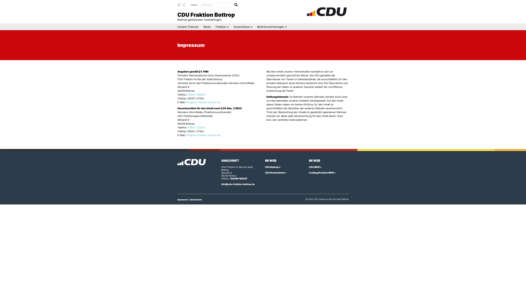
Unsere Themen (188, 27)
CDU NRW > (315, 167)
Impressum (182, 199)
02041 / (192, 94)
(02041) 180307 (238, 178)
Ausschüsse (242, 27)
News (207, 27)
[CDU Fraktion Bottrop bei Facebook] (184, 4)
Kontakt (194, 5)
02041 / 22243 (196, 127)
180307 (201, 94)
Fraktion (221, 27)
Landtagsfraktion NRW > (322, 172)
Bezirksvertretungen (270, 27)
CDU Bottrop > (273, 167)
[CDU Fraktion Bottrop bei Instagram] (179, 4)
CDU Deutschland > (275, 172)
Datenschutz (196, 199)
